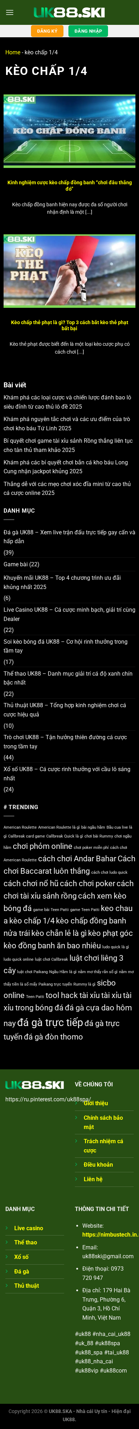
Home (12, 52)
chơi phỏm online (42, 846)
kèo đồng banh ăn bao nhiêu (52, 945)
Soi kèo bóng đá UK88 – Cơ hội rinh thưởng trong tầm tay (66, 646)
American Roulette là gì (59, 827)
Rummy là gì (84, 984)
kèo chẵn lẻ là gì (59, 933)
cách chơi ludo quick (109, 872)
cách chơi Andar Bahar (77, 858)
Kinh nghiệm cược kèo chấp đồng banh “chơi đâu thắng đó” (69, 186)
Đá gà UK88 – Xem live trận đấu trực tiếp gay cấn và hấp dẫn (69, 537)
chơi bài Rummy (98, 836)
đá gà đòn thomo (53, 1036)
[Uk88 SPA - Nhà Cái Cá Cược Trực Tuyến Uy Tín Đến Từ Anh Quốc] (69, 12)
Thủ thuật (26, 1285)
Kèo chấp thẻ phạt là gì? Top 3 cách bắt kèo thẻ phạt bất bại (69, 326)
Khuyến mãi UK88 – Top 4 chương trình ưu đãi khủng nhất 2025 (62, 582)
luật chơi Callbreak (51, 959)
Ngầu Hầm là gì (63, 972)
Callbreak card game (26, 836)
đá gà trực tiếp (50, 1022)
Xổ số (21, 1257)
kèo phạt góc (110, 933)
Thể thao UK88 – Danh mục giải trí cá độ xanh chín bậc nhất (68, 678)
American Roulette (20, 827)
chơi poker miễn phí (91, 847)
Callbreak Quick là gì (64, 836)
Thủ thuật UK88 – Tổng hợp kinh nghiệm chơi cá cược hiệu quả (65, 710)
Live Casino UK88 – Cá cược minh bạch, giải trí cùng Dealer (69, 614)
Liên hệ (93, 1179)
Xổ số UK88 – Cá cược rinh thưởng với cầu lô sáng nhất (67, 774)
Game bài (16, 564)
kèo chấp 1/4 (32, 920)
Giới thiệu (96, 1103)
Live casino (28, 1228)
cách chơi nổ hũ (31, 883)
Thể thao (25, 1242)
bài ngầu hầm (93, 827)
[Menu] (9, 12)
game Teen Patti (84, 909)
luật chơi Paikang (32, 972)
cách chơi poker (87, 883)
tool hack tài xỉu (73, 995)
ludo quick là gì (115, 947)
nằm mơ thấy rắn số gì (98, 972)
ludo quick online (19, 959)
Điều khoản (98, 1164)
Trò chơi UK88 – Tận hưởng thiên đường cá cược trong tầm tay (65, 742)
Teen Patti (35, 996)
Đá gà (21, 1271)
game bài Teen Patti (51, 909)
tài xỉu (111, 995)
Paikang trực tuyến (55, 984)
